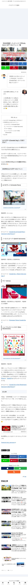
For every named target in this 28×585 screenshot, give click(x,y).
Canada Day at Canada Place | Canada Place (11, 207)
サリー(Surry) (8, 128)
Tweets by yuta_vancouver (8, 442)
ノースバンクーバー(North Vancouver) (14, 126)
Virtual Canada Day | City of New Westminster (11, 358)
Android (9, 378)
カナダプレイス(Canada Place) (12, 124)
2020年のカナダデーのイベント (11, 122)
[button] (22, 67)
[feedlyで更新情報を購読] (20, 468)
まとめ (5, 134)
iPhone (3, 378)
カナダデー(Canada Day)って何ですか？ (13, 120)
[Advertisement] (14, 24)
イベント (4, 450)
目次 (12, 117)
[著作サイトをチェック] (7, 468)
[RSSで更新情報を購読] (14, 471)
